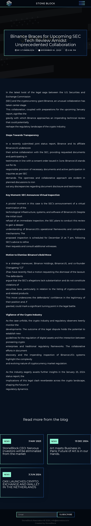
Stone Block (45, 3)
